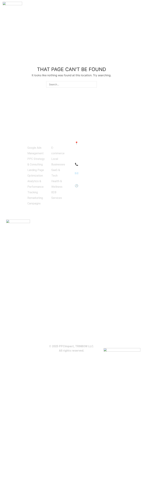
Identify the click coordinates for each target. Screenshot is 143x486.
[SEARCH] (93, 84)
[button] (138, 6)
